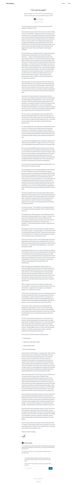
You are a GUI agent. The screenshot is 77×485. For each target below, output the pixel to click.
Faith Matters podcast (32, 451)
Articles (69, 3)
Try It (50, 468)
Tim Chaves (10, 3)
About (63, 3)
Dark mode (38, 481)
